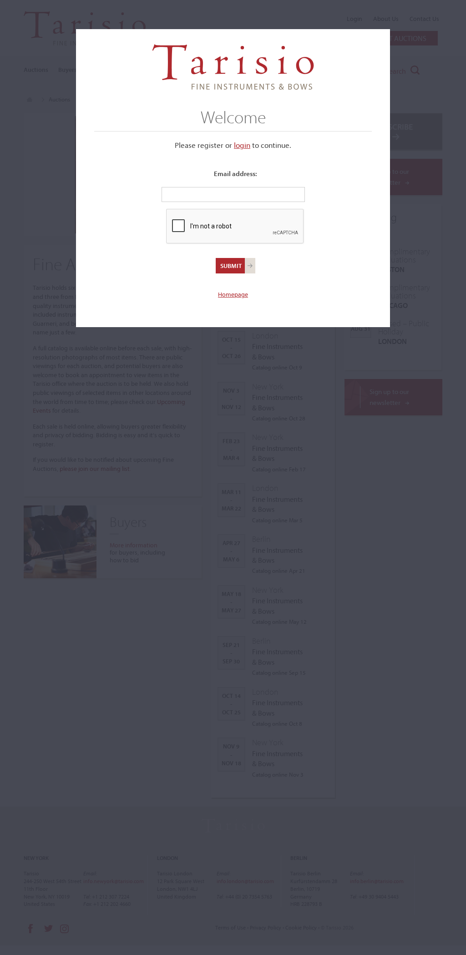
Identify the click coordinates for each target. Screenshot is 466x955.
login (242, 145)
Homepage (233, 294)
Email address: (235, 173)
